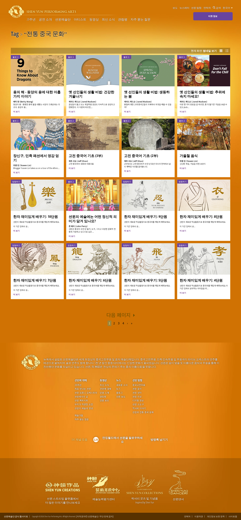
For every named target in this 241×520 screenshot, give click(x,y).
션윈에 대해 (81, 380)
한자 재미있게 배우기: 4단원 (201, 280)
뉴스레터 (184, 7)
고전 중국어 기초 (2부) (141, 155)
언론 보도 (104, 400)
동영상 (94, 19)
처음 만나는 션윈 (83, 388)
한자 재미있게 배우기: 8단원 (201, 216)
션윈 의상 (137, 396)
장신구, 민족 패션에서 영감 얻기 (36, 157)
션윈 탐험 (196, 7)
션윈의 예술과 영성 (84, 408)
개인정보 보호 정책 (216, 516)
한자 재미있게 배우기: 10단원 (35, 216)
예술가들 (79, 415)
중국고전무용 (138, 385)
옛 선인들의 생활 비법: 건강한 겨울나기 (91, 94)
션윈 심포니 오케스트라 (86, 392)
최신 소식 (108, 19)
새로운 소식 (122, 385)
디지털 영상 (138, 400)
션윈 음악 (137, 388)
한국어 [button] (227, 7)
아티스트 (80, 19)
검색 (218, 7)
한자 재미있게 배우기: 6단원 (90, 280)
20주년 (31, 19)
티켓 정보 (212, 16)
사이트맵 (233, 516)
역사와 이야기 (139, 408)
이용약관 (198, 516)
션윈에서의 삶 (81, 396)
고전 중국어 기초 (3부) (86, 155)
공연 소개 (45, 19)
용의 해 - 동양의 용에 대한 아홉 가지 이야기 (37, 94)
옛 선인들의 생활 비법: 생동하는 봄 (147, 94)
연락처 (207, 7)
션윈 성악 (137, 392)
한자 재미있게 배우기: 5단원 (145, 280)
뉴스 (118, 380)
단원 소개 (104, 392)
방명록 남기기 (159, 439)
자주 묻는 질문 (141, 19)
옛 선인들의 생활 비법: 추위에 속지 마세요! (202, 94)
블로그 (119, 392)
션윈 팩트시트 (81, 400)
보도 (175, 7)
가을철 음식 (189, 155)
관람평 (122, 19)
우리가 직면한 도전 (84, 404)
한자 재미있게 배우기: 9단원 (145, 216)
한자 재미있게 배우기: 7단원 (34, 280)
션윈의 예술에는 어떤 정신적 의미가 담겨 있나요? (93, 218)
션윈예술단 (63, 19)
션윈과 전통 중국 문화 (143, 412)
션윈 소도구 (138, 404)
